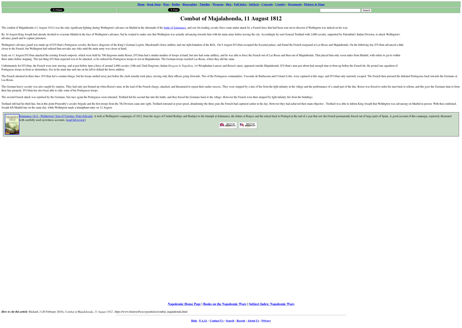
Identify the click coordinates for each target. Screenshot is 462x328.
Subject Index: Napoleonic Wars (271, 303)
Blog (229, 4)
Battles (176, 4)
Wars (166, 4)
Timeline (204, 4)
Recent (241, 320)
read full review (76, 120)
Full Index (240, 4)
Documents (295, 4)
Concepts (267, 4)
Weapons (218, 4)
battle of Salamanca (175, 27)
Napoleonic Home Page (184, 303)
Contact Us (216, 320)
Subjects (254, 4)
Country (280, 4)
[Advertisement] (433, 45)
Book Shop (154, 4)
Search (230, 320)
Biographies (189, 4)
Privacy (266, 320)
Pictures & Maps (314, 4)
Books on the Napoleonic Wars (224, 303)
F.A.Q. (203, 320)
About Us (253, 320)
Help (194, 320)
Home (141, 4)
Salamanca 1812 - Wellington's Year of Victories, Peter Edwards (56, 116)
